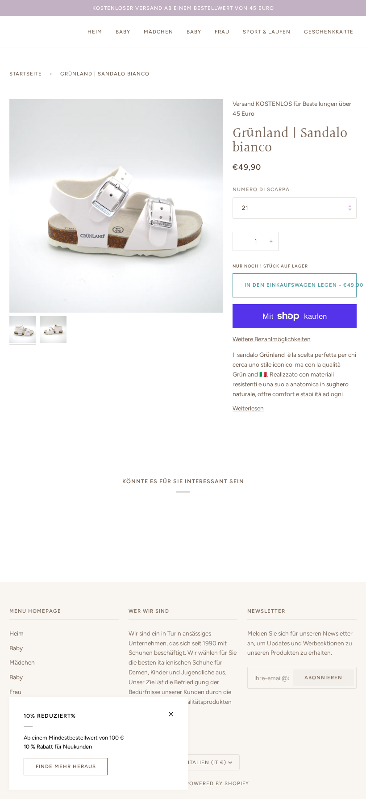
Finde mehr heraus (66, 766)
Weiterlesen (248, 408)
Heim (16, 633)
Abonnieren (323, 677)
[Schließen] (175, 710)
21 (245, 207)
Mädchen (22, 662)
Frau (15, 691)
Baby (16, 648)
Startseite (25, 74)
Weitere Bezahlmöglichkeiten (272, 339)
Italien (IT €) (207, 762)
